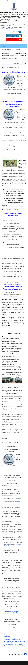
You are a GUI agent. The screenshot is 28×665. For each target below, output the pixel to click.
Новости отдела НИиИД (7, 49)
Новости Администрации (7, 507)
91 (15, 654)
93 (22, 654)
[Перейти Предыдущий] (6, 654)
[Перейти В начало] (3, 654)
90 (12, 654)
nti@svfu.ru (7, 19)
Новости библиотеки (6, 387)
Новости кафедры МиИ (7, 67)
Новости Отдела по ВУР (7, 256)
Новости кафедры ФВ (6, 209)
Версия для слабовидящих (14, 1)
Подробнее (4, 205)
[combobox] (8, 43)
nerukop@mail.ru (13, 540)
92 (19, 654)
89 (9, 654)
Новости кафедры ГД (6, 154)
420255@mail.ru (5, 603)
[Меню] (4, 46)
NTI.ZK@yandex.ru (8, 28)
